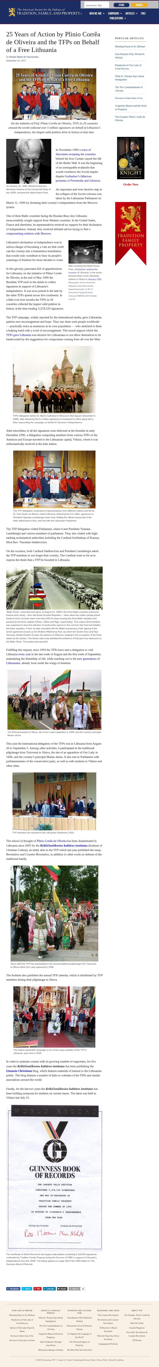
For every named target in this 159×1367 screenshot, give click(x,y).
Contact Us (61, 1360)
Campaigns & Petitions (108, 1344)
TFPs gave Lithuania (18, 335)
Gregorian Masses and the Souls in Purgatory (131, 107)
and (85, 180)
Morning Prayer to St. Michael (130, 46)
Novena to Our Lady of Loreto (22, 1340)
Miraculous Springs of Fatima (50, 1350)
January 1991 (95, 279)
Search (69, 1360)
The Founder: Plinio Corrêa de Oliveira (130, 119)
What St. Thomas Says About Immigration (129, 78)
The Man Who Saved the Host (79, 1350)
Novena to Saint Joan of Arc (129, 98)
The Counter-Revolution (108, 1315)
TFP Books (137, 1340)
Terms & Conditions (116, 1360)
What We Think (136, 1323)
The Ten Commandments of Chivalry (129, 89)
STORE (121, 5)
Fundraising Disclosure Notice (84, 1360)
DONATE (139, 5)
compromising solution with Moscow (28, 233)
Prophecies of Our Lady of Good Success (128, 67)
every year (24, 654)
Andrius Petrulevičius (87, 283)
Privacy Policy (102, 1360)
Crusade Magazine (137, 1328)
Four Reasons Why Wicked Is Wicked (129, 56)
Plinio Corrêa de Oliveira (51, 841)
